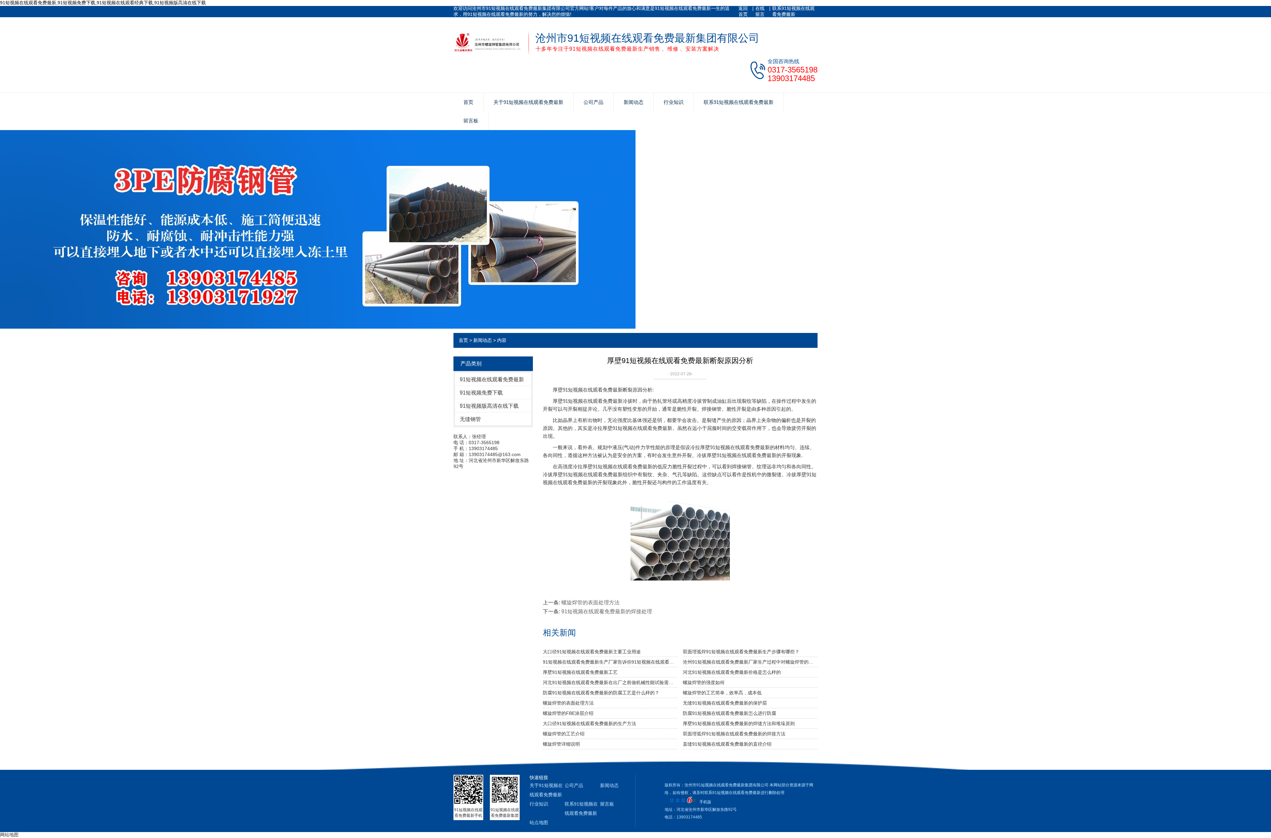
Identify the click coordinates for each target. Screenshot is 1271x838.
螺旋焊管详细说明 (561, 744)
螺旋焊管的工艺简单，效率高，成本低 (722, 692)
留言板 (470, 120)
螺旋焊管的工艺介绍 (564, 733)
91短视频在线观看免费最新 (492, 379)
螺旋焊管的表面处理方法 (590, 602)
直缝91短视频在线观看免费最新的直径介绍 (727, 744)
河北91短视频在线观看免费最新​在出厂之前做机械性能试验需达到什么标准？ (610, 682)
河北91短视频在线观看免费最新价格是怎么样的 (732, 672)
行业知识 (673, 102)
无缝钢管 (470, 419)
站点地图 (539, 822)
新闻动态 (633, 102)
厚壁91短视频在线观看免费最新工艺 (580, 672)
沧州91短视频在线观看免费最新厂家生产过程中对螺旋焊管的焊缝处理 (750, 662)
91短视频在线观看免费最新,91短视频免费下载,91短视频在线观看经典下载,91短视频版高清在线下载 (103, 2)
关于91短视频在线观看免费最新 (528, 102)
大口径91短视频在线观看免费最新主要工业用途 (592, 651)
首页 (468, 102)
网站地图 (9, 834)
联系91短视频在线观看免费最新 (793, 11)
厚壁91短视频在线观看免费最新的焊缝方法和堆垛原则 (739, 723)
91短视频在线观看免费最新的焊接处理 (606, 611)
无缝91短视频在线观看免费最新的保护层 (725, 703)
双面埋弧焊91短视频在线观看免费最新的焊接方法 (734, 733)
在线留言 (760, 11)
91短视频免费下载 (481, 393)
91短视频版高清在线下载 (489, 406)
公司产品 (593, 102)
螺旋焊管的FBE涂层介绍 (568, 713)
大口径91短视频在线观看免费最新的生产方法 (589, 723)
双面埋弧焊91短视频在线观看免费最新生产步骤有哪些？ (741, 651)
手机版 (705, 802)
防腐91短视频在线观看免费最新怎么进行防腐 (729, 713)
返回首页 (743, 11)
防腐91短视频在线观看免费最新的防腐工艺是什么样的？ (601, 692)
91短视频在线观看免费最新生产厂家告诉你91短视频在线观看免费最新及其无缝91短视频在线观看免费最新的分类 (610, 662)
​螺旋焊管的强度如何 (704, 682)
